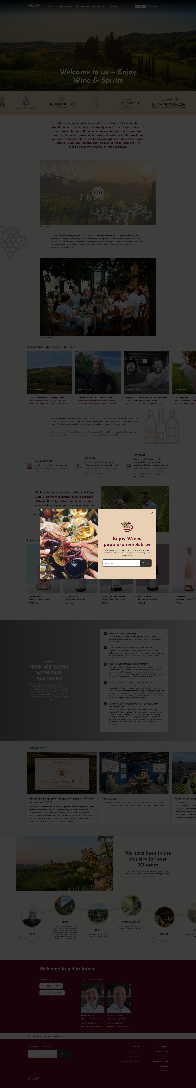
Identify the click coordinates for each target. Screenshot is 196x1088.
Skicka (146, 563)
